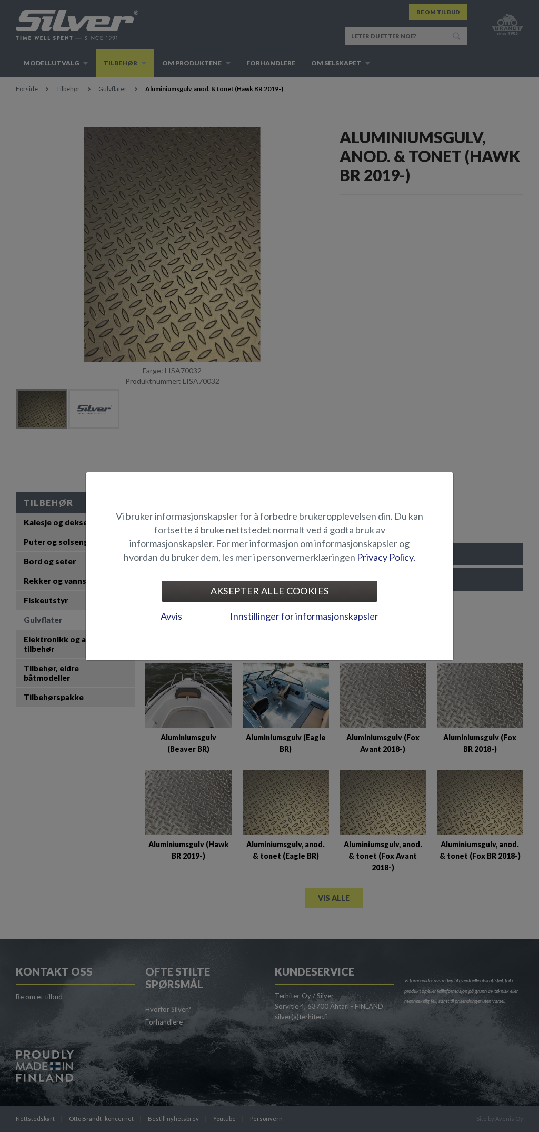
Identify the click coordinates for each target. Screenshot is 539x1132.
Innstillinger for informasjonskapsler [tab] (304, 616)
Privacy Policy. (386, 557)
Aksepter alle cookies (270, 591)
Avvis (171, 616)
